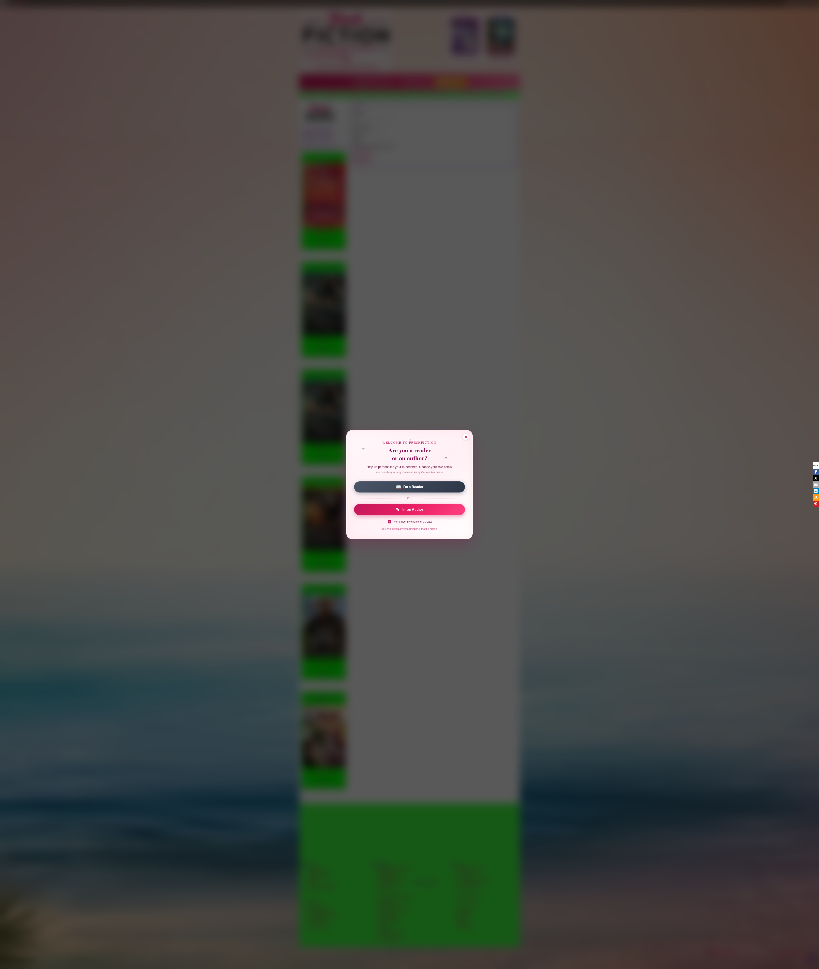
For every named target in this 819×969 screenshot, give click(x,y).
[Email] (816, 484)
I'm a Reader (409, 487)
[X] (816, 478)
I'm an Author (409, 509)
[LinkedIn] (816, 491)
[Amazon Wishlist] (816, 497)
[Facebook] (816, 472)
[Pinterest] (816, 504)
